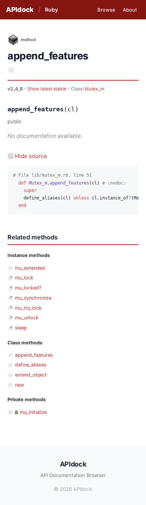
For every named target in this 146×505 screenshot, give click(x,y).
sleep (21, 328)
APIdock (20, 9)
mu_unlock (27, 317)
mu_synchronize (33, 298)
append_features (34, 355)
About (130, 10)
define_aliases (30, 365)
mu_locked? (28, 288)
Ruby (51, 9)
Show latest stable (47, 89)
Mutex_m (94, 89)
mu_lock (24, 278)
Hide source (31, 155)
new (19, 385)
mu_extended (30, 268)
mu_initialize (33, 412)
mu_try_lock (28, 308)
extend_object (31, 375)
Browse (106, 10)
